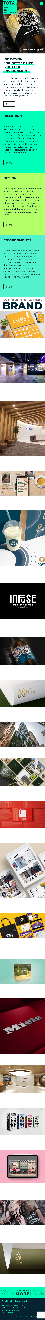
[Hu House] (22, 693)
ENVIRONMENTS (17, 240)
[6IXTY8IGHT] (22, 1166)
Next (41, 26)
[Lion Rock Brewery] (22, 651)
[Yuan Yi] (22, 1258)
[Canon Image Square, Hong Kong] (22, 368)
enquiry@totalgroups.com (11, 1310)
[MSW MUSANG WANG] (22, 971)
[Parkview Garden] (22, 772)
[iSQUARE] (22, 815)
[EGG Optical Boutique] (22, 325)
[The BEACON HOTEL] (22, 734)
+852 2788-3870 (8, 1312)
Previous (3, 26)
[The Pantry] (22, 538)
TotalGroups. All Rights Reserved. (32, 1316)
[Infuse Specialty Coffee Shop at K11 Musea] (22, 601)
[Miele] (22, 1026)
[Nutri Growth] (22, 1121)
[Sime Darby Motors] (22, 1079)
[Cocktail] (22, 871)
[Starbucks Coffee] (22, 483)
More (9, 104)
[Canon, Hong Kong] (22, 428)
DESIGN (9, 178)
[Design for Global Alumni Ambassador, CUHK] (22, 925)
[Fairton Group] (22, 1212)
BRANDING (12, 116)
